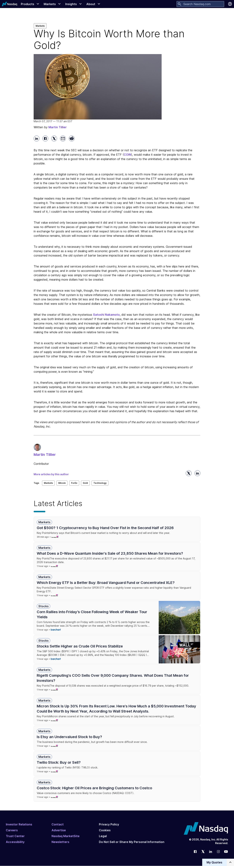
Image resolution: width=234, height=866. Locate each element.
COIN (127, 154)
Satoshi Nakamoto (106, 314)
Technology (100, 483)
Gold (85, 483)
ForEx (74, 483)
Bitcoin (62, 483)
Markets (40, 25)
